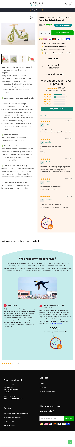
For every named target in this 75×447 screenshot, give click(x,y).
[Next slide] (32, 59)
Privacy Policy (9, 421)
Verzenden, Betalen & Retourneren (16, 413)
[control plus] (49, 33)
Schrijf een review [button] (57, 109)
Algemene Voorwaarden (12, 417)
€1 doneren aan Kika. (56, 323)
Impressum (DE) (9, 425)
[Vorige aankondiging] (4, 10)
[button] (4, 4)
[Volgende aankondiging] (71, 10)
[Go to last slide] (3, 59)
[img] (45, 121)
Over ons (42, 387)
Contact (42, 383)
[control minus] (41, 33)
